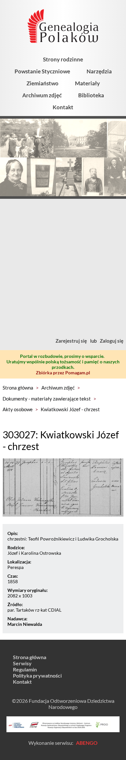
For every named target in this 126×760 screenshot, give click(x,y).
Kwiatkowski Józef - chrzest (70, 409)
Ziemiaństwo (42, 83)
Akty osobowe (18, 409)
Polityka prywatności (37, 675)
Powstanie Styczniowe (42, 71)
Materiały (87, 83)
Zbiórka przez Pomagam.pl (63, 372)
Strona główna (18, 388)
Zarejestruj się (71, 341)
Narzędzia (99, 71)
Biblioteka (91, 95)
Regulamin (25, 669)
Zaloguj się (111, 341)
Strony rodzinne (63, 59)
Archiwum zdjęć (42, 95)
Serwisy (22, 663)
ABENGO (87, 743)
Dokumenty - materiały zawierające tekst (47, 398)
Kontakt (63, 107)
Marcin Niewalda (24, 624)
